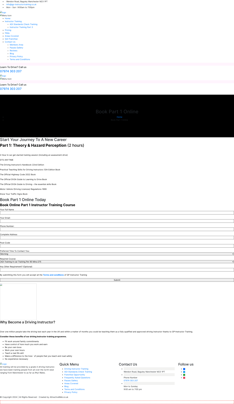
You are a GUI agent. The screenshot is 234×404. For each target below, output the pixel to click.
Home (7, 18)
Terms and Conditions (20, 59)
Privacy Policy (16, 56)
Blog (12, 53)
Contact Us (10, 42)
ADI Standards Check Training (23, 24)
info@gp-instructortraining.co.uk (21, 4)
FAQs (7, 33)
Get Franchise (11, 39)
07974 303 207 (11, 71)
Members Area (16, 44)
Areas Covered (12, 36)
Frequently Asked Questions (77, 377)
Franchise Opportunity (74, 374)
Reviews (13, 50)
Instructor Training (13, 21)
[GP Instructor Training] (3, 12)
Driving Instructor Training (76, 369)
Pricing (8, 30)
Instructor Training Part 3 (21, 27)
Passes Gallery (16, 47)
